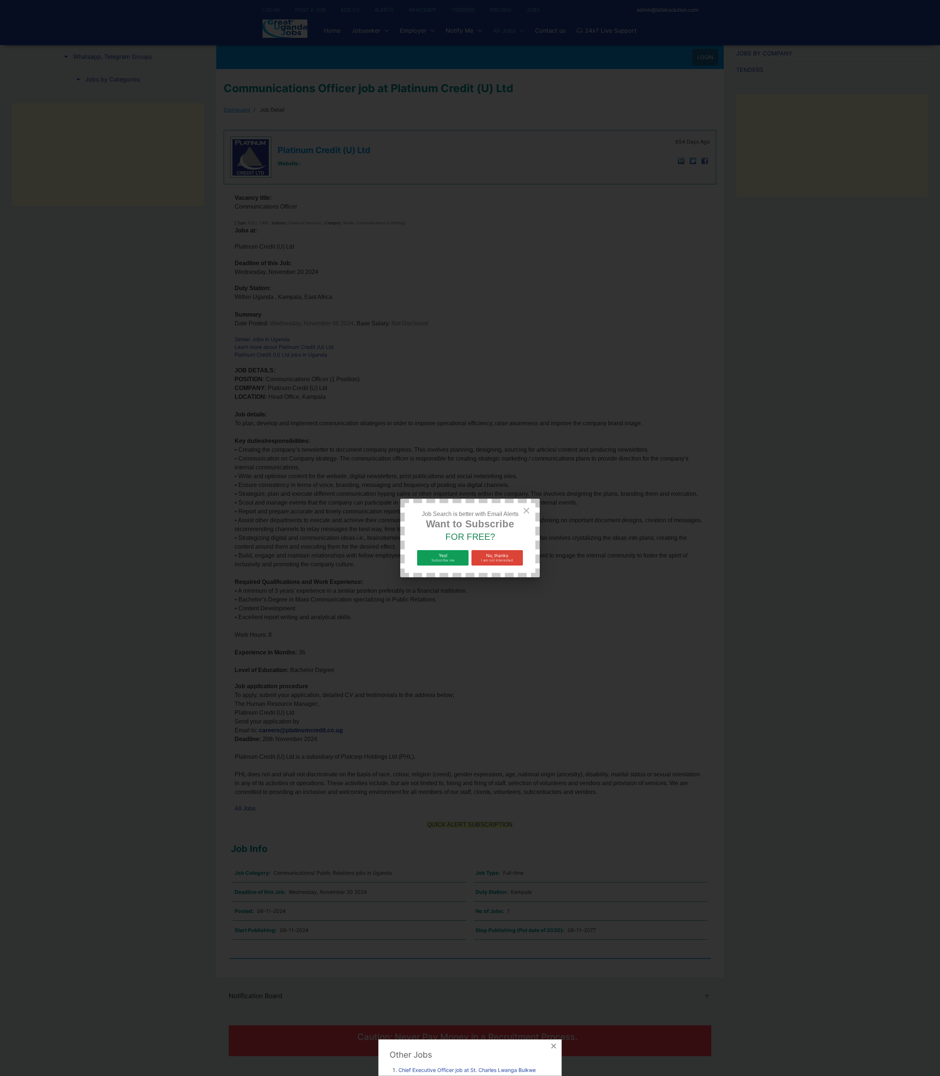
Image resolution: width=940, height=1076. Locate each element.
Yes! (443, 557)
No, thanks (497, 557)
